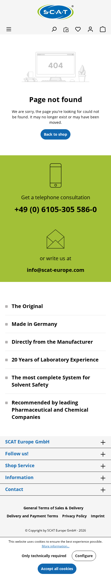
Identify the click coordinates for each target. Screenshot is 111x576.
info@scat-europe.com (55, 269)
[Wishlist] (78, 29)
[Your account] (90, 29)
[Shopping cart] (101, 29)
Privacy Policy (74, 515)
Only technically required (44, 555)
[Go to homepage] (55, 12)
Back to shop (55, 134)
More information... (55, 546)
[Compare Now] (66, 29)
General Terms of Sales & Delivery (53, 507)
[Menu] (9, 29)
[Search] (54, 29)
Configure (84, 555)
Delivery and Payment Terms (32, 515)
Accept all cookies (57, 568)
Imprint (98, 515)
